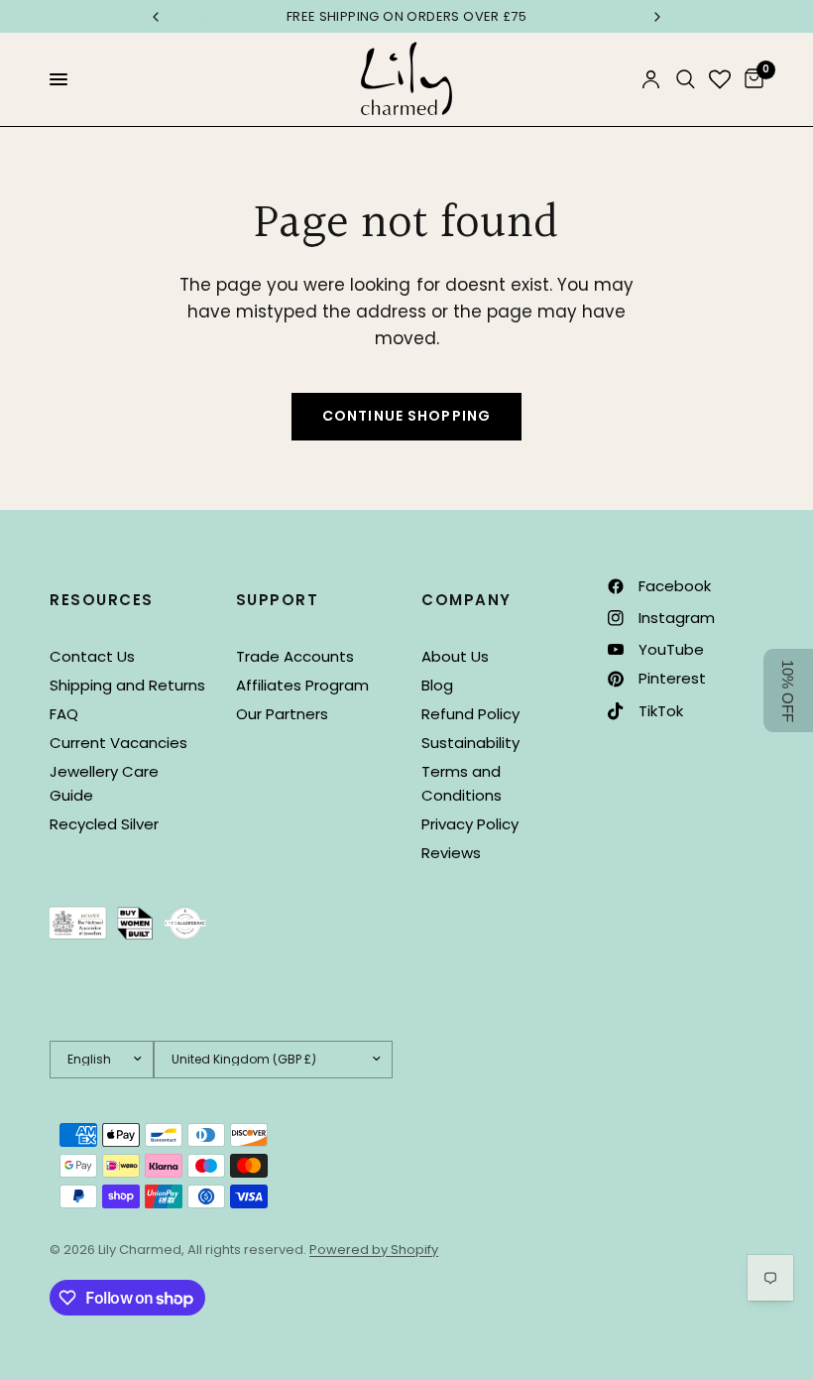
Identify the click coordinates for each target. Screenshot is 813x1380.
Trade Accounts (295, 656)
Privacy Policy (470, 824)
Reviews (451, 852)
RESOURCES (102, 599)
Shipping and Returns (127, 685)
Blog (437, 685)
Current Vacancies (118, 742)
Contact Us (92, 656)
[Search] (685, 79)
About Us (455, 656)
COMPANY (466, 599)
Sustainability (470, 742)
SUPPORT (277, 599)
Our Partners (282, 713)
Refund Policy (470, 713)
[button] (788, 690)
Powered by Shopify (373, 1249)
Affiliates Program (302, 685)
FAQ (64, 713)
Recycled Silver (104, 824)
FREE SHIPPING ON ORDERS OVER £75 (406, 16)
